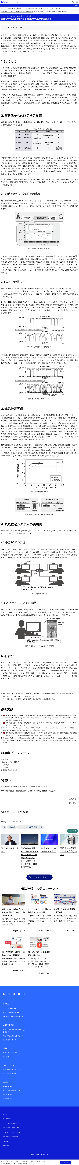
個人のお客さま (8, 1040)
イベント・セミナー (9, 1012)
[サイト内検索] (73, 2)
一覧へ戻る (71, 803)
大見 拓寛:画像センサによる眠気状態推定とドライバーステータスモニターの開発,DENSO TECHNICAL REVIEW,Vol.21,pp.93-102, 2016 (41, 724)
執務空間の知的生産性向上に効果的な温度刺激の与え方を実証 (24, 787)
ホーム (3, 9)
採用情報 (6, 1098)
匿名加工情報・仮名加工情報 (11, 1127)
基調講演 (72, 799)
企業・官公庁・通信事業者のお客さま (12, 1030)
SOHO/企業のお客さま (10, 1069)
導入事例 (6, 1057)
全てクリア (72, 831)
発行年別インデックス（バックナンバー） (36, 9)
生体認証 (12, 827)
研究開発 (6, 1094)
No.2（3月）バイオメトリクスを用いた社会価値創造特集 (17, 11)
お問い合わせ (6, 1146)
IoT (4, 827)
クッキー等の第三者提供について (12, 1123)
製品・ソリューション (10, 1053)
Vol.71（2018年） (57, 9)
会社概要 (6, 1086)
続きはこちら (18, 931)
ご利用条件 (6, 1141)
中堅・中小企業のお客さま (11, 1036)
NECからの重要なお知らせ (11, 1016)
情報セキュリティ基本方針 (10, 1136)
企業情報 (10, 9)
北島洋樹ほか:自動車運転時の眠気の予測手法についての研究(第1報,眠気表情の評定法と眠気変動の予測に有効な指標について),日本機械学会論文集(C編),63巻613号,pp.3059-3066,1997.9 (41, 734)
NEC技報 (18, 9)
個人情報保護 (22, 1163)
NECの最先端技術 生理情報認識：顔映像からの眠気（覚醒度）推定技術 (28, 791)
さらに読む (41, 877)
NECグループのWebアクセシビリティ (13, 1132)
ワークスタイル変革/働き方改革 (30, 827)
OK (64, 1162)
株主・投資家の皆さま (10, 1090)
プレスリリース (8, 1008)
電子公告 (5, 1114)
